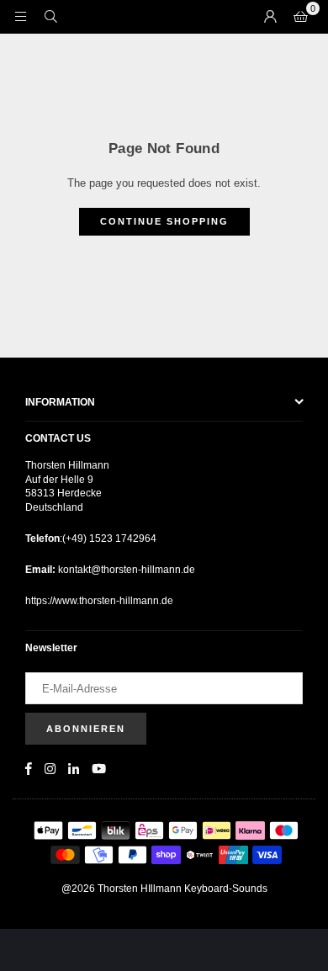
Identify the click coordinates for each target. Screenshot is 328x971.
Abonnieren (85, 729)
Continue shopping (164, 221)
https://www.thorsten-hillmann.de (99, 601)
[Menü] (20, 16)
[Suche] (50, 16)
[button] (300, 17)
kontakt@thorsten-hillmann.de (125, 570)
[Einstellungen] (270, 17)
